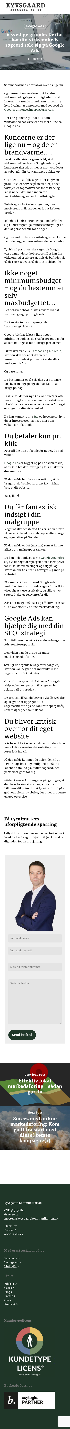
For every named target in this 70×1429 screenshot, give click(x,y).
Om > (8, 1300)
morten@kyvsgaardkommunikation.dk (31, 1218)
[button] (64, 7)
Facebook (37, 351)
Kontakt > (11, 1304)
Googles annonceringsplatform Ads (28, 110)
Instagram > (12, 1262)
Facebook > (12, 1258)
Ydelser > (10, 1284)
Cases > (9, 1288)
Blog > (8, 1292)
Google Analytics (52, 558)
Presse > (10, 1296)
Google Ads (35, 26)
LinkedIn (55, 351)
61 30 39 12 (11, 1214)
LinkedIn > (11, 1266)
